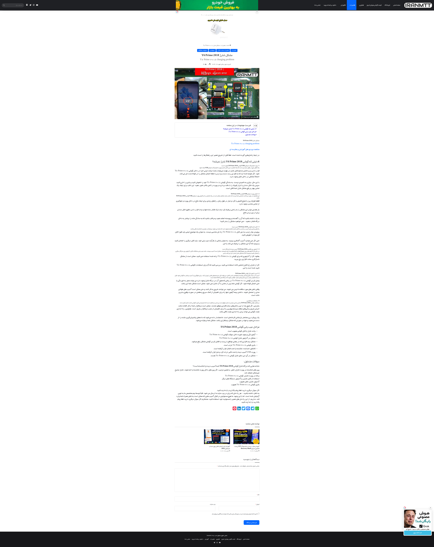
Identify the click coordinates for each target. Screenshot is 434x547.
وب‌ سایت (212, 504)
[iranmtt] (418, 5)
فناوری (361, 5)
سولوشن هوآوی (202, 50)
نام (258, 494)
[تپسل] (177, 12)
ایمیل (257, 504)
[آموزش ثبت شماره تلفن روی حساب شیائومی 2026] (217, 436)
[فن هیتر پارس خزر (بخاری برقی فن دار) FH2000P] (217, 29)
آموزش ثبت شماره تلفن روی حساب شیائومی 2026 (219, 447)
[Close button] (430, 508)
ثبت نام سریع (418, 533)
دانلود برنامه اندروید (330, 5)
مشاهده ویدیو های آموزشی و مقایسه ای (244, 150)
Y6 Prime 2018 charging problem (245, 144)
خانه (228, 45)
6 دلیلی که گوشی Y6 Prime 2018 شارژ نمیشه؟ (239, 129)
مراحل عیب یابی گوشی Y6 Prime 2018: (242, 132)
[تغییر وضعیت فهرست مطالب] (254, 126)
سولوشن (212, 50)
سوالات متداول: (250, 135)
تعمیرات (352, 5)
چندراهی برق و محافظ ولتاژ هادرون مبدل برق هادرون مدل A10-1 (217, 15)
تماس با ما (317, 5)
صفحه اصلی (396, 5)
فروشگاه (387, 5)
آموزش (343, 5)
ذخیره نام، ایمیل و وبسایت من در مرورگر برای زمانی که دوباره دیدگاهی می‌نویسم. (235, 513)
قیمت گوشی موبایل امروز (374, 5)
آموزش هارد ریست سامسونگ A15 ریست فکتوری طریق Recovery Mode (246, 447)
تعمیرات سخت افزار (223, 50)
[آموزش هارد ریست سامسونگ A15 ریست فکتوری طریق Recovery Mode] (246, 436)
